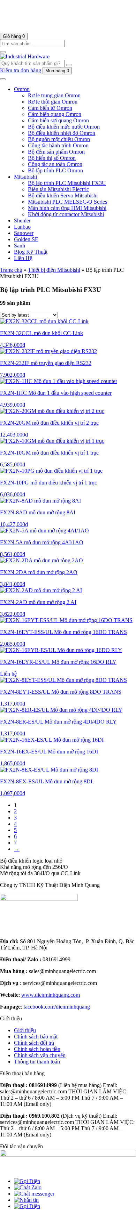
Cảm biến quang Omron (54, 114)
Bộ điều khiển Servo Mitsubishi (63, 195)
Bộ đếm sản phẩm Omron (56, 152)
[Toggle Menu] (3, 79)
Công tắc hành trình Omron (58, 145)
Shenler (22, 220)
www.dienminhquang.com (50, 995)
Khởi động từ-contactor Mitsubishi (66, 214)
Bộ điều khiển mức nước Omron (64, 127)
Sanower (23, 233)
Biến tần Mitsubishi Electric (58, 189)
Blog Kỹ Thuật (30, 252)
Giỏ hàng (14, 36)
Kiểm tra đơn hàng (20, 70)
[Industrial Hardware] (61, 29)
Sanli (19, 245)
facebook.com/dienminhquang (56, 1007)
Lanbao (22, 227)
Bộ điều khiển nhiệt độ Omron (61, 133)
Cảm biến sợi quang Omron (58, 120)
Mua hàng (57, 70)
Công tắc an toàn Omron (55, 164)
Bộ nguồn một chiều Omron (59, 139)
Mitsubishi (25, 177)
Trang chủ (11, 270)
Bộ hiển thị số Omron (52, 158)
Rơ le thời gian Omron (52, 102)
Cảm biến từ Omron (50, 108)
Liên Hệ (23, 258)
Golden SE (26, 239)
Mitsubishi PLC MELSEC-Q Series (67, 202)
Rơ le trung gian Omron (54, 95)
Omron (22, 89)
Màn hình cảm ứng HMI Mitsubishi (67, 208)
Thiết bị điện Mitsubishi (54, 270)
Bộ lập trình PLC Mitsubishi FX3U (67, 183)
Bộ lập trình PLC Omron (55, 170)
